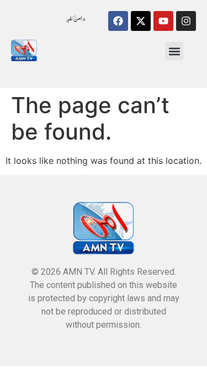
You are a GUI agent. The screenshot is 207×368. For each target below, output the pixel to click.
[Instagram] (186, 21)
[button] (174, 51)
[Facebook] (118, 21)
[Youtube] (163, 21)
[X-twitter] (141, 21)
